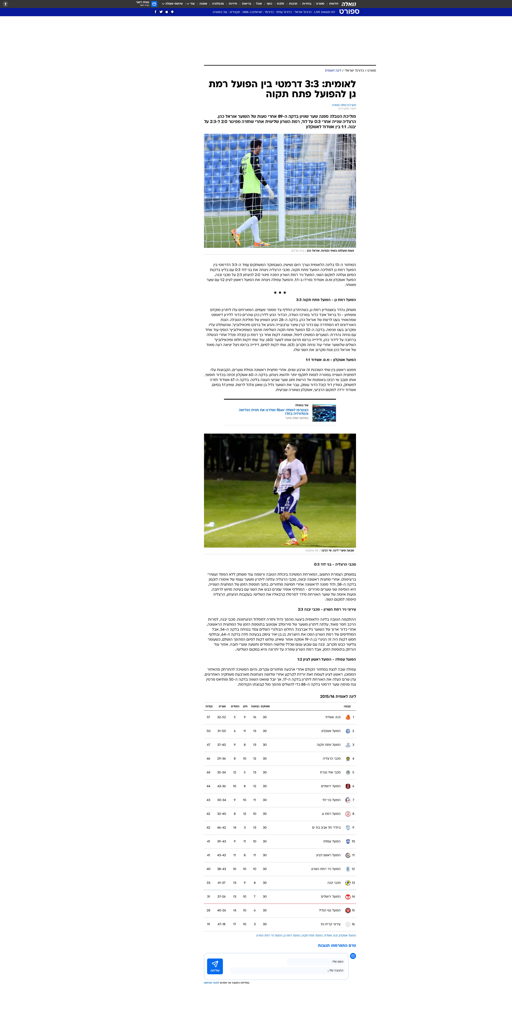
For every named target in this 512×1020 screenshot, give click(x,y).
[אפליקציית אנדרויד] (172, 11)
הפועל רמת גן (292, 935)
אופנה (203, 3)
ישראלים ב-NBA (252, 12)
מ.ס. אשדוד (331, 935)
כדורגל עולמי (284, 12)
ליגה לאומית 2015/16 (338, 697)
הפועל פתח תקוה (312, 935)
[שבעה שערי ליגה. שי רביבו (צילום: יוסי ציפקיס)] (280, 494)
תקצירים (235, 12)
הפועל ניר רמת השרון (269, 935)
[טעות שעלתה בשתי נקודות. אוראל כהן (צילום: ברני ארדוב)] (280, 194)
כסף (269, 3)
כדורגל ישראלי (303, 12)
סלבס (280, 3)
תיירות (233, 3)
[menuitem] (331, 4)
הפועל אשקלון (347, 935)
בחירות (306, 3)
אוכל (259, 3)
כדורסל (269, 12)
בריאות (246, 3)
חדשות (333, 3)
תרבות (293, 3)
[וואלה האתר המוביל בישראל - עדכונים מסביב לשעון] (349, 4)
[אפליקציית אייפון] (166, 11)
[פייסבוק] (155, 11)
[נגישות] (5, 4)
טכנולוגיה (218, 3)
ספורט (320, 3)
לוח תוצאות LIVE (324, 12)
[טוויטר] (161, 11)
